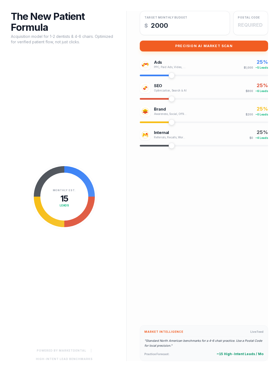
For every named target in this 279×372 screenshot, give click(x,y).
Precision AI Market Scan (204, 46)
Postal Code (249, 17)
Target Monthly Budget (165, 17)
